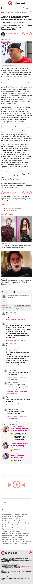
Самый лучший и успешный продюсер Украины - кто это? (19, 445)
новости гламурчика (22, 533)
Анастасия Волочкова (21, 515)
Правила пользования (5, 574)
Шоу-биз (4, 527)
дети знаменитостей (19, 529)
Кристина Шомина (12, 33)
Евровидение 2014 (11, 210)
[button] (27, 8)
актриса (17, 527)
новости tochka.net (8, 533)
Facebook (19, 196)
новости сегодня (7, 535)
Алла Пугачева (6, 515)
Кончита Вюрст (18, 208)
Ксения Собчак (19, 521)
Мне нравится (21, 319)
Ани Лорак (19, 517)
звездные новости (8, 531)
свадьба (21, 539)
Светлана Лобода (23, 523)
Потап (8, 208)
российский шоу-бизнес (9, 539)
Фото (27, 525)
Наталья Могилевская (9, 523)
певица (19, 537)
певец (13, 537)
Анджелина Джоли (8, 517)
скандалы (5, 541)
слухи (12, 541)
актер (11, 527)
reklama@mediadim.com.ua (25, 566)
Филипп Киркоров (17, 525)
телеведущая (27, 541)
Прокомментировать (11, 319)
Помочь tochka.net (15, 12)
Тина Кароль (6, 525)
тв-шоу (18, 541)
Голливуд (17, 519)
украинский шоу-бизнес (9, 543)
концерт (18, 531)
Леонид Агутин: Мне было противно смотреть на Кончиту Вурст (16, 246)
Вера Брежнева (7, 519)
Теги (3, 509)
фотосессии (23, 543)
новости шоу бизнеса (21, 535)
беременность (6, 529)
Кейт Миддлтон (7, 521)
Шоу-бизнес (5, 41)
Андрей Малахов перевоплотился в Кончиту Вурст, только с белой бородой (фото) (16, 282)
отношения (5, 537)
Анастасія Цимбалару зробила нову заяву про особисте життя (19, 428)
